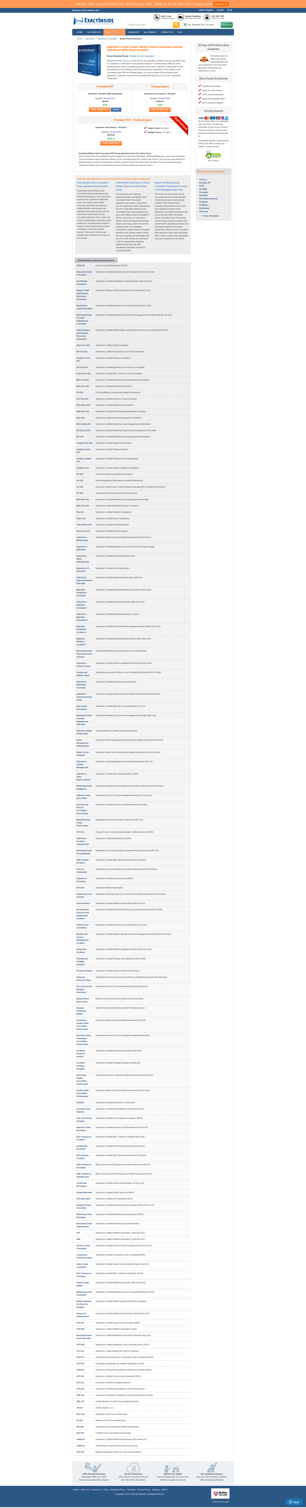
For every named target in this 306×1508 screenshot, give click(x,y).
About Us (85, 1490)
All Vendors (150, 32)
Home (79, 32)
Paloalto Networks (209, 199)
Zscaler (204, 211)
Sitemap (155, 1490)
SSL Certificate (213, 161)
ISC (202, 186)
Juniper (204, 192)
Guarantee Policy (117, 1490)
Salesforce (90, 39)
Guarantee (133, 32)
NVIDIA (204, 195)
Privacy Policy (143, 1490)
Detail (213, 71)
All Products (94, 32)
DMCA (165, 1490)
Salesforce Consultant (107, 39)
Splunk (204, 202)
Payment (131, 1490)
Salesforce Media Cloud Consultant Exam (125, 61)
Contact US (167, 32)
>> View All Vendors (210, 216)
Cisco (204, 179)
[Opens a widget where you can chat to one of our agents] (294, 1502)
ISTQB (204, 189)
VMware (205, 205)
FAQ (105, 1490)
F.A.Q (179, 32)
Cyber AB (205, 183)
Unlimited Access (114, 32)
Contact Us (96, 1490)
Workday (205, 208)
